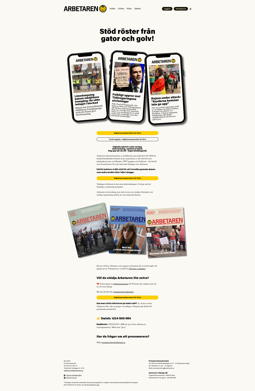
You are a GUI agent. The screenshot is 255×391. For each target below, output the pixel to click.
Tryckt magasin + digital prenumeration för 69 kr (127, 139)
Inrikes (112, 9)
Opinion (137, 9)
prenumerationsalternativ (123, 291)
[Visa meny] (190, 8)
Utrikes (121, 9)
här (98, 385)
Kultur (129, 9)
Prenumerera (181, 9)
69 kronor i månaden (137, 268)
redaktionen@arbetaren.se (73, 370)
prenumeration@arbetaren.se (113, 342)
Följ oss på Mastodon (74, 375)
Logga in (167, 9)
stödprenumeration (120, 283)
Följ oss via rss (71, 378)
